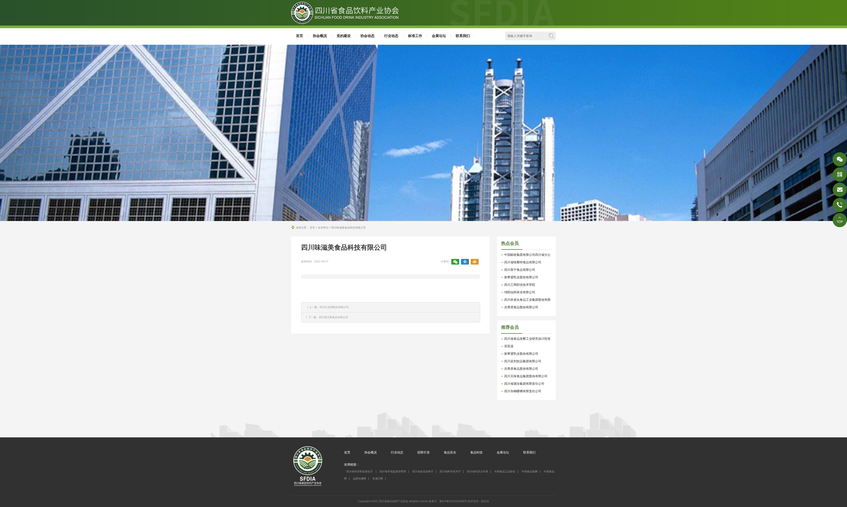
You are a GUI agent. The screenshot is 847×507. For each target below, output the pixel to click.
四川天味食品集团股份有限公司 (525, 376)
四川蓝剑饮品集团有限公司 (522, 361)
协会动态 (367, 36)
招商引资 (423, 452)
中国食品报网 (530, 471)
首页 (299, 36)
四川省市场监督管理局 (393, 471)
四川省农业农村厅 (422, 471)
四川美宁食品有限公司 (519, 269)
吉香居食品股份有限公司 (521, 307)
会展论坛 (439, 36)
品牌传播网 (359, 478)
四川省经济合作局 (477, 471)
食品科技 (476, 452)
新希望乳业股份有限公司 (521, 277)
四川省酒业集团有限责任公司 (524, 383)
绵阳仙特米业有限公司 (519, 292)
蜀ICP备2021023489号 (453, 501)
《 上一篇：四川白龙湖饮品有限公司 (327, 307)
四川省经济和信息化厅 (359, 471)
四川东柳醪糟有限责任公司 (522, 391)
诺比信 (485, 501)
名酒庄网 (377, 478)
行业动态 (391, 36)
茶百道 (508, 346)
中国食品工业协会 (504, 471)
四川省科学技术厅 (450, 471)
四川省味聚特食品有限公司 (522, 262)
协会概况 (320, 36)
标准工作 (415, 36)
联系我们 (463, 36)
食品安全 (450, 452)
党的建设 (344, 36)
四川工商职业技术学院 (519, 284)
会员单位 (323, 227)
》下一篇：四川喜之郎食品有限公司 (327, 317)
